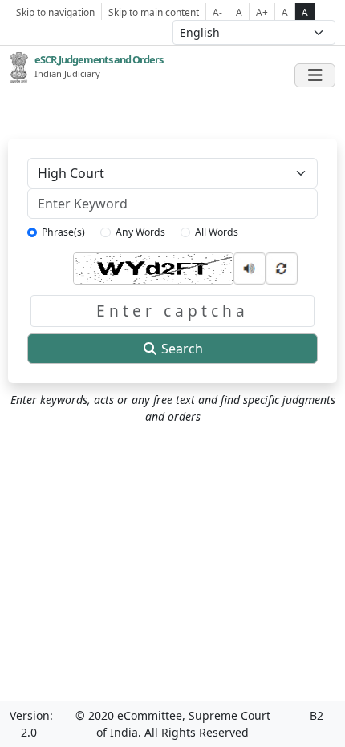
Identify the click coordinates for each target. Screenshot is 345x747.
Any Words (140, 232)
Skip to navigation (55, 12)
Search (180, 348)
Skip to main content (153, 12)
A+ (262, 12)
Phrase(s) (63, 232)
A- (217, 12)
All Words (216, 232)
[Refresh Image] (282, 266)
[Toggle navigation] (314, 75)
